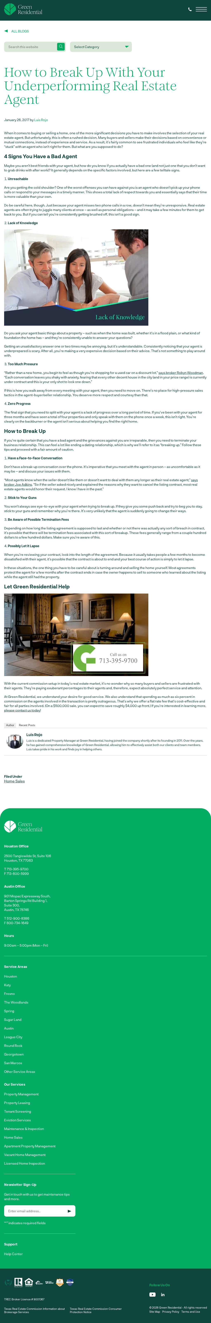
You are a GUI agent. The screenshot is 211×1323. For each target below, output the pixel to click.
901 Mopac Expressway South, (27, 896)
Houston (10, 976)
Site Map (154, 1311)
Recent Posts (27, 725)
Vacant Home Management (25, 1155)
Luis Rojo (41, 120)
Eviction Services (17, 1120)
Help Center (13, 1254)
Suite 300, (12, 905)
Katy (7, 985)
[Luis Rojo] (15, 747)
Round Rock (13, 1045)
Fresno (9, 993)
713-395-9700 (17, 869)
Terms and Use (190, 1311)
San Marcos (13, 1063)
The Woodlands (16, 1002)
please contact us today (22, 710)
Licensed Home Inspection (24, 1163)
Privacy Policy (170, 1311)
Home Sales (14, 781)
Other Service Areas (19, 1071)
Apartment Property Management (29, 1146)
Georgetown (14, 1054)
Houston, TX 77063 (18, 860)
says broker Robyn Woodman (180, 373)
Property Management (21, 1094)
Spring (9, 1011)
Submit (69, 1211)
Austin (9, 1028)
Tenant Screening (17, 1111)
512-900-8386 (18, 918)
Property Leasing (17, 1103)
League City (13, 1037)
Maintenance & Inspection (24, 1129)
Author (10, 725)
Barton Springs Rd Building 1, (25, 900)
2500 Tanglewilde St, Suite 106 (27, 856)
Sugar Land (12, 1019)
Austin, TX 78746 (16, 910)
